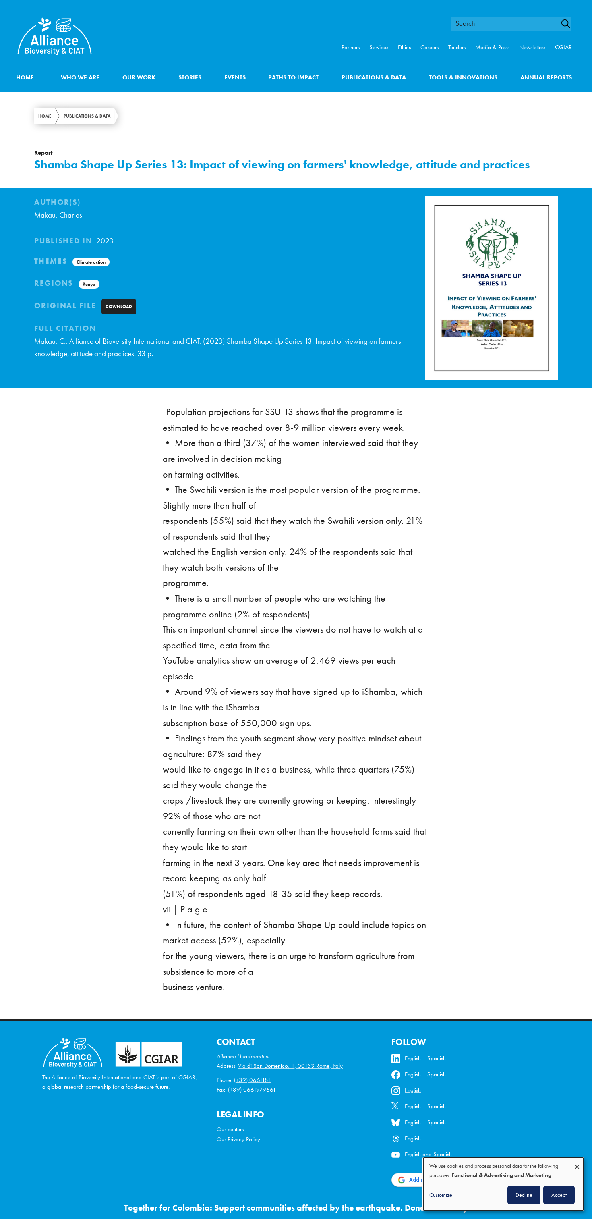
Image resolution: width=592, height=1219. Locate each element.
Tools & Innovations (463, 77)
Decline (523, 1194)
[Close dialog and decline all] (577, 1163)
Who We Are (80, 77)
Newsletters (532, 47)
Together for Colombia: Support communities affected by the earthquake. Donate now (287, 1207)
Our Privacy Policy (238, 1139)
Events (235, 77)
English (413, 1058)
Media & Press (492, 47)
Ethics (404, 47)
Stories (189, 77)
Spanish (436, 1058)
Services (378, 47)
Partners (351, 47)
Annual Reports (546, 77)
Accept (559, 1194)
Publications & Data (374, 77)
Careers (429, 47)
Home (25, 77)
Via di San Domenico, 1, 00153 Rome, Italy (290, 1065)
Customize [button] (440, 1194)
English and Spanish (428, 1154)
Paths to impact (293, 77)
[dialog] (503, 1184)
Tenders (457, 47)
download (119, 306)
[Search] (569, 23)
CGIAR (563, 47)
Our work (138, 77)
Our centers (230, 1129)
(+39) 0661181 (252, 1080)
